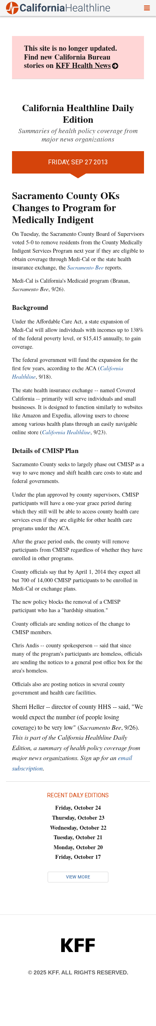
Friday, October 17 (78, 856)
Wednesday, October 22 (78, 827)
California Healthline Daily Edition (78, 113)
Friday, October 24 (78, 807)
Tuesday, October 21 (78, 837)
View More (78, 877)
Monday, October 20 (78, 847)
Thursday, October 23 (78, 817)
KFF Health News (83, 65)
